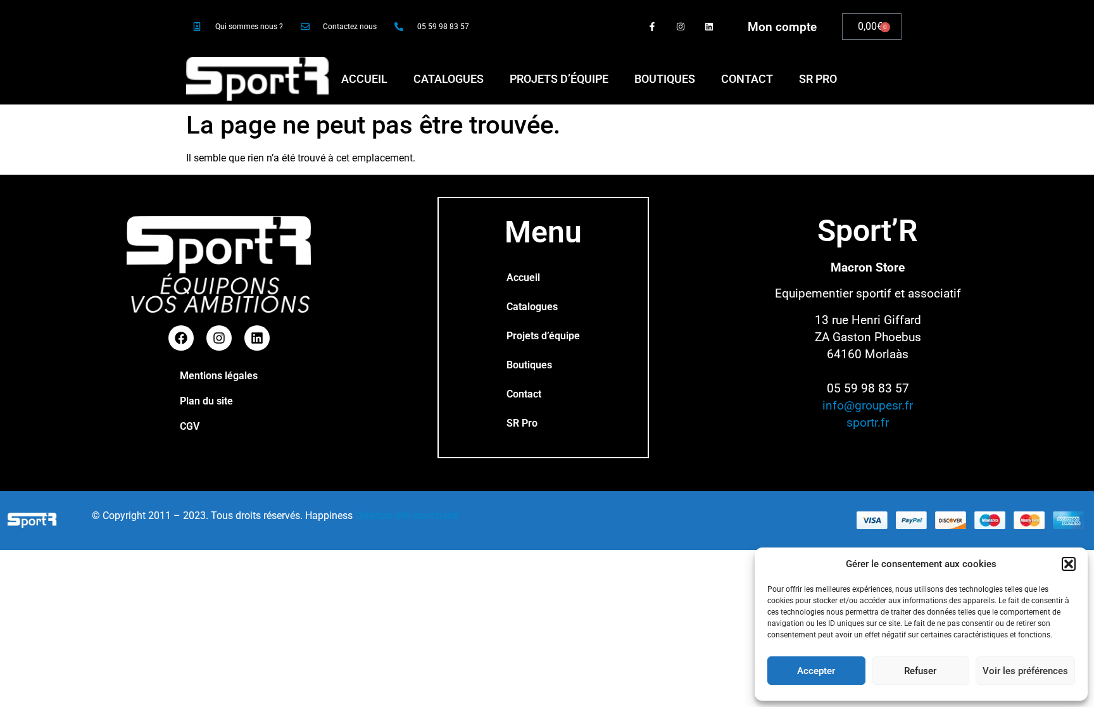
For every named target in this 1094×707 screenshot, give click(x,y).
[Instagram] (680, 27)
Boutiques (664, 78)
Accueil (364, 78)
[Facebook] (181, 338)
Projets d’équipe (559, 78)
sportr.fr (867, 422)
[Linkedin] (709, 27)
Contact (747, 78)
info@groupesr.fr (867, 405)
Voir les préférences (1025, 671)
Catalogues (448, 78)
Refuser (920, 671)
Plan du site (206, 401)
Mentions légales (219, 376)
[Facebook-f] (652, 27)
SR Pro (818, 78)
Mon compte (782, 27)
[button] (1068, 564)
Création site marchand (407, 516)
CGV (189, 426)
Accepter (816, 671)
